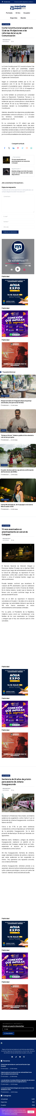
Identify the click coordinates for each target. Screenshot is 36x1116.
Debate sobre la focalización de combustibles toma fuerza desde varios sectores (16, 1073)
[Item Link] (18, 386)
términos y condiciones (10, 1114)
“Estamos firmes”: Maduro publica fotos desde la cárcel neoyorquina (17, 436)
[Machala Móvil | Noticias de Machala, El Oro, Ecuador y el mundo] (18, 7)
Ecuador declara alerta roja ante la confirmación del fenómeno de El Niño (17, 471)
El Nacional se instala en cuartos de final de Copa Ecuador (15, 1065)
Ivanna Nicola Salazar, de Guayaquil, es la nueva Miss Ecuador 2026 (17, 505)
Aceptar (31, 1112)
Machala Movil (6, 39)
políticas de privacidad (20, 1112)
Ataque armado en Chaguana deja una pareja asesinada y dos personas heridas (16, 402)
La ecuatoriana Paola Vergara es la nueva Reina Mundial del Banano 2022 (17, 1088)
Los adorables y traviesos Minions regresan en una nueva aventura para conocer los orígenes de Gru (17, 1081)
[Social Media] (12, 1056)
